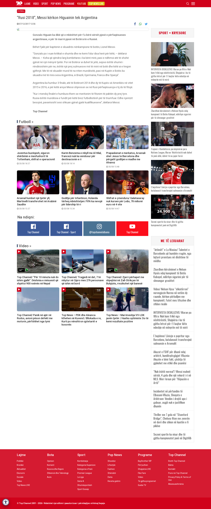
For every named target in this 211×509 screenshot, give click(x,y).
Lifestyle (111, 465)
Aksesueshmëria (176, 484)
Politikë (20, 461)
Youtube (81, 3)
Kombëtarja (82, 461)
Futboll (21, 11)
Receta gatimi (114, 481)
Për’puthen (143, 465)
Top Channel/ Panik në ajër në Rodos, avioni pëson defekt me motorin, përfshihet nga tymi (35, 318)
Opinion (50, 461)
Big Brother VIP (145, 461)
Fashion (111, 469)
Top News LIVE (96, 3)
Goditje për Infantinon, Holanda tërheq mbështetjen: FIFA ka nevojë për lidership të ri (82, 203)
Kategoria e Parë (84, 469)
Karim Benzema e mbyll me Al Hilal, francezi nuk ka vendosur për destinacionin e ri (81, 158)
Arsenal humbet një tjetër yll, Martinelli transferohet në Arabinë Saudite (36, 203)
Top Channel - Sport (66, 232)
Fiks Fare (142, 473)
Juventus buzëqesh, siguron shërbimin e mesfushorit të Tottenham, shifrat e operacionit (36, 158)
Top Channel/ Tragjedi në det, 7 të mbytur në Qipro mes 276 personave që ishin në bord (83, 280)
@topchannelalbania (99, 232)
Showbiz (112, 461)
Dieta (110, 477)
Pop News (56, 3)
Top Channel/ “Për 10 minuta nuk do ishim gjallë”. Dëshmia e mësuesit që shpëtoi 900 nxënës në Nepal (38, 280)
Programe (69, 3)
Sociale (20, 477)
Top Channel (33, 232)
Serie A (80, 481)
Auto (49, 477)
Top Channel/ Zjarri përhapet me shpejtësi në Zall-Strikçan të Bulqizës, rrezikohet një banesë (125, 280)
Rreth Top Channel (176, 461)
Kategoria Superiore (86, 465)
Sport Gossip (83, 489)
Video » (25, 246)
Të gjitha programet (147, 481)
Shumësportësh (84, 485)
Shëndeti (112, 473)
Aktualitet (21, 469)
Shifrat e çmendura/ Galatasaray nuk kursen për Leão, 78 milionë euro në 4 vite (125, 203)
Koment (50, 465)
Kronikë (20, 465)
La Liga (80, 477)
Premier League (84, 473)
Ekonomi (21, 473)
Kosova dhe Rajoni (55, 469)
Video (36, 3)
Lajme (27, 3)
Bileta (170, 465)
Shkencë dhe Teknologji (57, 473)
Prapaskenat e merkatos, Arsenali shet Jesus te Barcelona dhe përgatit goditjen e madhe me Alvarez (125, 159)
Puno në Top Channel (177, 473)
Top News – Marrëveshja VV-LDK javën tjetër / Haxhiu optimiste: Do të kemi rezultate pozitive (127, 318)
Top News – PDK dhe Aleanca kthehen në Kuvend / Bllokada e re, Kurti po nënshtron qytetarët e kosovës (81, 320)
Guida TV (142, 485)
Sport (44, 3)
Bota (50, 455)
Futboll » (26, 122)
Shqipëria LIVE (144, 469)
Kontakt (171, 469)
